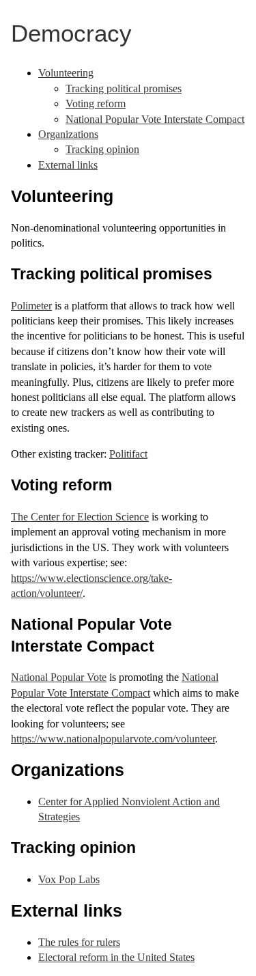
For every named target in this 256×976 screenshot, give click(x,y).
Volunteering (66, 73)
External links (68, 165)
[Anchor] (122, 195)
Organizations (68, 134)
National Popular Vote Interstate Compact (155, 119)
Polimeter (31, 305)
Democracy (71, 33)
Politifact (128, 454)
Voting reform (96, 103)
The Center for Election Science (80, 516)
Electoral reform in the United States (116, 957)
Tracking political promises (124, 88)
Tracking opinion (102, 149)
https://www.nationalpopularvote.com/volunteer (113, 738)
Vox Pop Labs (69, 879)
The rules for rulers (79, 942)
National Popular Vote (58, 677)
